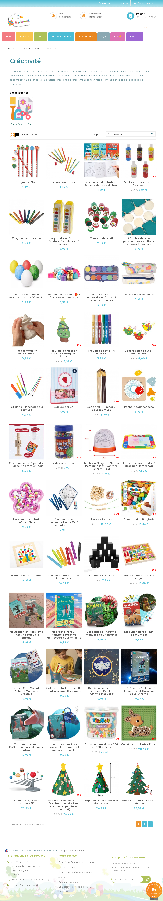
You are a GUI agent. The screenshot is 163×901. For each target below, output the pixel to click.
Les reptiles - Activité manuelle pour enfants (101, 633)
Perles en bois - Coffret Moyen (139, 577)
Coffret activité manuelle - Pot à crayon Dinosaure (64, 689)
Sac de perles (63, 407)
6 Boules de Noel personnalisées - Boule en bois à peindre (139, 241)
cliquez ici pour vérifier (72, 850)
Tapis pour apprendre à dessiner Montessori (139, 464)
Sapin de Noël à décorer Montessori (101, 802)
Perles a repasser (64, 463)
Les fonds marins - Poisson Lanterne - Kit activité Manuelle (64, 747)
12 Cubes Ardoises (101, 575)
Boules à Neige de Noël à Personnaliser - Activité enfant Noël (101, 466)
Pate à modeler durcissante (26, 352)
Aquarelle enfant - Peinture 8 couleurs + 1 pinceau (64, 241)
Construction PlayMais (139, 519)
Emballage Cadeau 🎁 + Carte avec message (63, 296)
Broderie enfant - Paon (26, 575)
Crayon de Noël (26, 182)
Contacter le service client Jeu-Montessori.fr (75, 889)
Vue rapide (39, 144)
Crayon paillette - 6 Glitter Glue (101, 352)
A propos (63, 877)
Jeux (41, 36)
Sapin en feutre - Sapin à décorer (138, 802)
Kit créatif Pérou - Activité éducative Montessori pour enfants (64, 634)
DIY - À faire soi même (21, 124)
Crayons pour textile (26, 238)
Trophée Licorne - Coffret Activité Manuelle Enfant (26, 747)
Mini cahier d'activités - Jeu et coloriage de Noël (101, 183)
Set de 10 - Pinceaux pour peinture (101, 408)
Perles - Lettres (101, 519)
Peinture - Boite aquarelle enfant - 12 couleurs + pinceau (101, 297)
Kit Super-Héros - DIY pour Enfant (139, 633)
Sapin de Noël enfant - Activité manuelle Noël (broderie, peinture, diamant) (64, 805)
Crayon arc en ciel (64, 182)
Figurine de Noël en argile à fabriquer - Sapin (63, 353)
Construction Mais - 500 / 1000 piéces (101, 746)
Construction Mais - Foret (139, 744)
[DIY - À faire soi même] (21, 108)
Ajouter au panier (39, 149)
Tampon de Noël (101, 238)
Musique (25, 36)
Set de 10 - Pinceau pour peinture (26, 408)
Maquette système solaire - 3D (26, 802)
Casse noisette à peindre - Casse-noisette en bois (26, 464)
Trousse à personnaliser (139, 294)
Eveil (8, 36)
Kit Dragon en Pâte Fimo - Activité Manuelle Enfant (26, 634)
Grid (12, 135)
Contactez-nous (147, 3)
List (17, 135)
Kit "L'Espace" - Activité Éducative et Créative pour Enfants (139, 691)
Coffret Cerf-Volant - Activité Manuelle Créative (26, 691)
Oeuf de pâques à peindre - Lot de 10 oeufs (26, 296)
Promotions (86, 36)
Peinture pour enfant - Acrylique (139, 183)
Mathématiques (61, 36)
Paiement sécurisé (68, 882)
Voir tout (135, 36)
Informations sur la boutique (26, 855)
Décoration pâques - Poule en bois (139, 352)
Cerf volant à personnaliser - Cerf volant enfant (64, 522)
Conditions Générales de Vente (75, 872)
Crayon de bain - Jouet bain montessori (64, 577)
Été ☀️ (118, 36)
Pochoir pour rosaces (139, 407)
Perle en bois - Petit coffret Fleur (26, 521)
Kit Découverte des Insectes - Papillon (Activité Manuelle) (101, 691)
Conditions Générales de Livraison (76, 862)
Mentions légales (67, 867)
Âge (103, 36)
